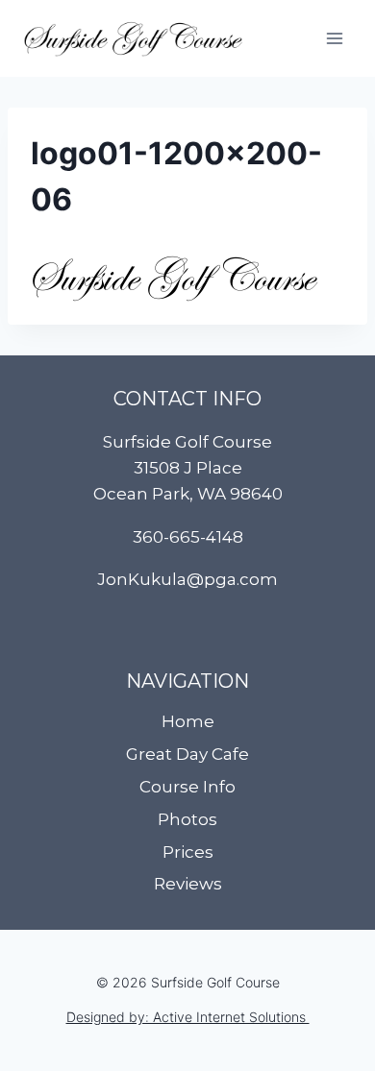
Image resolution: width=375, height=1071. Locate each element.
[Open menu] (334, 38)
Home (188, 721)
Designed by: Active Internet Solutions (188, 1017)
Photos (187, 819)
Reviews (188, 883)
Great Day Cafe (187, 754)
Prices (187, 852)
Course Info (187, 786)
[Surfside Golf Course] (133, 38)
